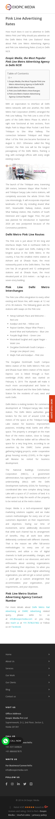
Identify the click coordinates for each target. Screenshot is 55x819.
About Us (10, 661)
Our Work (10, 675)
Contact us (11, 696)
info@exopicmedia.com (21, 619)
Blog (8, 689)
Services (9, 668)
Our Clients (11, 682)
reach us (15, 622)
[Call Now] (5, 740)
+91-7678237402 (31, 622)
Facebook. (16, 626)
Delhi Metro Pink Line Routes (22, 87)
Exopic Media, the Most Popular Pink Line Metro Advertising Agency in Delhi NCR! (27, 83)
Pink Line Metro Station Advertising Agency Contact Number (24, 95)
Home (8, 654)
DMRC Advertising (31, 611)
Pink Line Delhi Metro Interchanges (24, 90)
